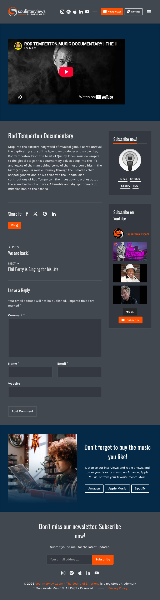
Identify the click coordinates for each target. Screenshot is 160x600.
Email (62, 363)
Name (13, 363)
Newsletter (114, 11)
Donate (135, 11)
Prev (15, 247)
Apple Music (117, 488)
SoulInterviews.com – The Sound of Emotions (67, 583)
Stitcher (135, 178)
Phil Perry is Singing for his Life (33, 269)
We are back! (18, 253)
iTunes (123, 178)
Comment (16, 315)
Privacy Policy (117, 588)
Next (12, 263)
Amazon (94, 488)
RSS (135, 185)
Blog (14, 225)
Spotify (125, 185)
